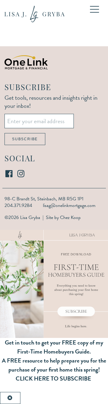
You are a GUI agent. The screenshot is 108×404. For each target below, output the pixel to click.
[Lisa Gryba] (34, 14)
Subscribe (25, 139)
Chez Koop (70, 217)
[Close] (10, 398)
